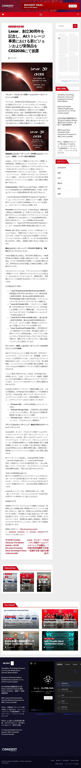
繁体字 (44, 576)
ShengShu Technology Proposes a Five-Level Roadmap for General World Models (13, 670)
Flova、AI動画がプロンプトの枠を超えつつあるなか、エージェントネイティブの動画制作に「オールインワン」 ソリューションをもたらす (13, 711)
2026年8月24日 (11, 625)
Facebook (20, 532)
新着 (19, 26)
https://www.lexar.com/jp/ (28, 529)
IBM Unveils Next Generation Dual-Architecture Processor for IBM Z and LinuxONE (12, 700)
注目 (22, 26)
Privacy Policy (74, 760)
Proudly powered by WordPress (10, 761)
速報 (7, 576)
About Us (58, 760)
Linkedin (40, 532)
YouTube (32, 532)
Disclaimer (66, 760)
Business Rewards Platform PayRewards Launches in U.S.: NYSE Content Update (60, 622)
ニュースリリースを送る (72, 764)
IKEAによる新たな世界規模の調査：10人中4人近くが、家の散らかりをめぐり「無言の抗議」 (13, 723)
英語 (10, 573)
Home (52, 760)
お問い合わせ (59, 764)
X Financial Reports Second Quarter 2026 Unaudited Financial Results (11, 732)
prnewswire (12, 26)
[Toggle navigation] (40, 14)
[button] (78, 14)
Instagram (12, 532)
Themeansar (4, 763)
